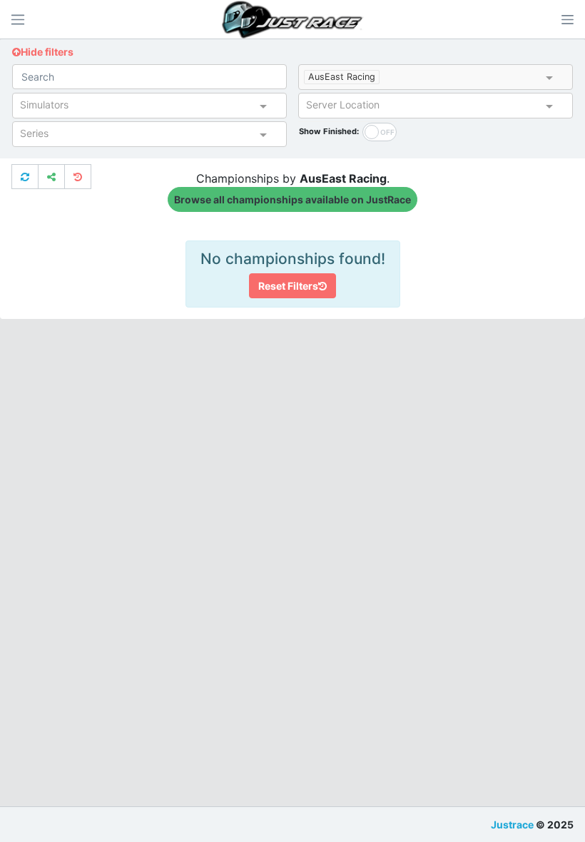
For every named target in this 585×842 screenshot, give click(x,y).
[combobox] (462, 78)
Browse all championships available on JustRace (292, 199)
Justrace (512, 824)
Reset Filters (288, 286)
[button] (567, 19)
